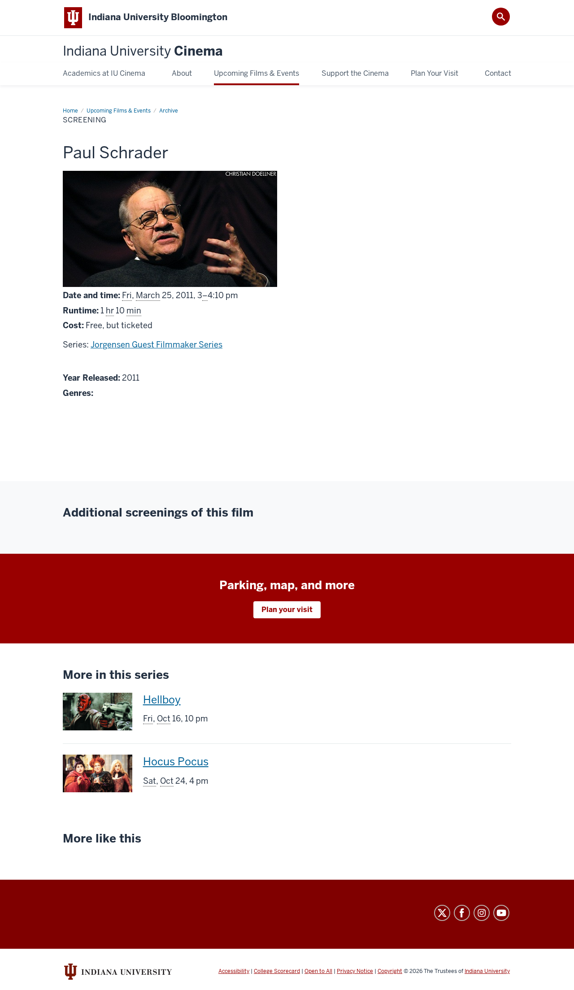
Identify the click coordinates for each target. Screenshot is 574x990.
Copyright (390, 971)
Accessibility (233, 971)
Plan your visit (287, 609)
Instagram (482, 913)
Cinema (143, 51)
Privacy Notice (355, 971)
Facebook (462, 913)
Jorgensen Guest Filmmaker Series (156, 344)
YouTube (501, 913)
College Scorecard (277, 971)
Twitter (442, 913)
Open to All (318, 971)
